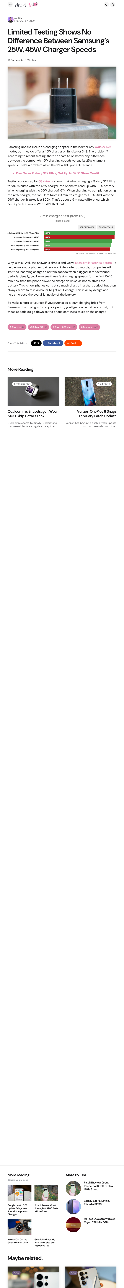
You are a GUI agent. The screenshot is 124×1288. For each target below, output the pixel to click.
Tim (20, 18)
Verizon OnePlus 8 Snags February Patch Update (96, 413)
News (16, 1273)
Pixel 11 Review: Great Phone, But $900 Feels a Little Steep (46, 1208)
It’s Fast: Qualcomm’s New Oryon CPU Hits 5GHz (99, 1220)
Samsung (90, 327)
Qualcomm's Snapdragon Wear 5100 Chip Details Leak (33, 413)
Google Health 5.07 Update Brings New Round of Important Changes (18, 1210)
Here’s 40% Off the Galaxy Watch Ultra (18, 1241)
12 (15, 60)
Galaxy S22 (103, 147)
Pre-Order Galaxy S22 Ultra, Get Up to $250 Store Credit (57, 173)
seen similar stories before (93, 263)
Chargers (18, 327)
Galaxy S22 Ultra (65, 327)
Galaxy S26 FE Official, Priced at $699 (97, 1202)
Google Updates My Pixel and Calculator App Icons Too (44, 1242)
